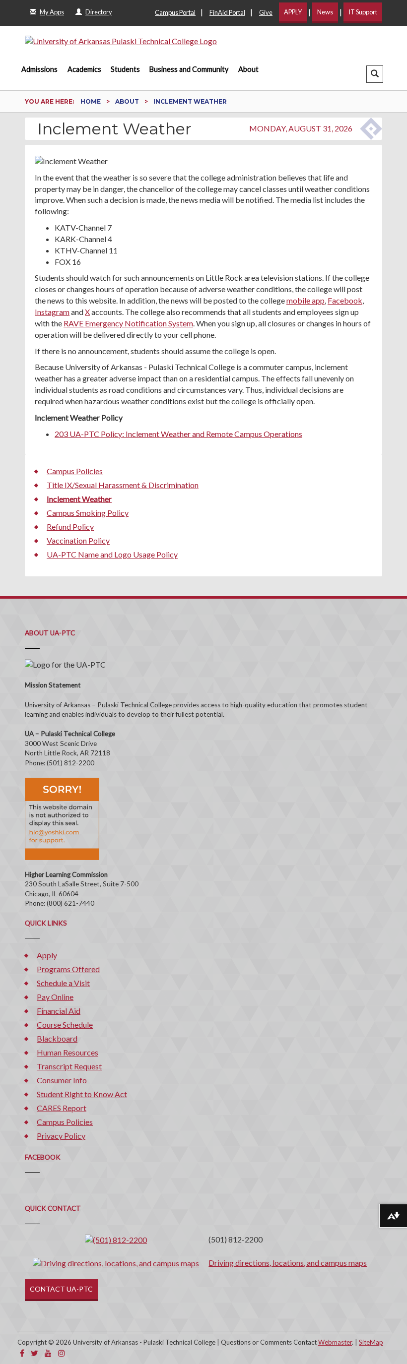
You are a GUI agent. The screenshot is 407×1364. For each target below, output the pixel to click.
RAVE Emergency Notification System (128, 323)
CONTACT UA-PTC (61, 1289)
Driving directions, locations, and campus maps (287, 1262)
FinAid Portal (227, 12)
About (248, 69)
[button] (374, 74)
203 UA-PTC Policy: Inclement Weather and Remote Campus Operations (178, 433)
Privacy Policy (61, 1135)
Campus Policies (75, 471)
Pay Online (55, 996)
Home (91, 101)
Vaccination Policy (78, 540)
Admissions (39, 69)
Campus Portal (175, 12)
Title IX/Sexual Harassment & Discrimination (123, 485)
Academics (84, 69)
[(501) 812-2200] (116, 1239)
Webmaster (335, 1342)
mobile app (305, 300)
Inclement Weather (79, 498)
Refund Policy (70, 526)
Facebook (345, 300)
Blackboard (57, 1038)
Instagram (52, 311)
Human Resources (67, 1052)
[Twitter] (34, 1353)
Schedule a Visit (63, 983)
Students (125, 69)
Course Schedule (65, 1024)
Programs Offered (68, 969)
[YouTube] (48, 1353)
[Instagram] (61, 1353)
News (325, 12)
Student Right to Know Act (82, 1094)
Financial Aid (58, 1010)
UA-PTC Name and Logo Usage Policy (112, 554)
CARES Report (61, 1108)
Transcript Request (69, 1066)
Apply (47, 955)
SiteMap (371, 1342)
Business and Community (188, 69)
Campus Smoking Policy (88, 512)
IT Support (362, 12)
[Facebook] (22, 1353)
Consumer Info (62, 1080)
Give (265, 12)
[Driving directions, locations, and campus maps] (116, 1262)
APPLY (293, 12)
